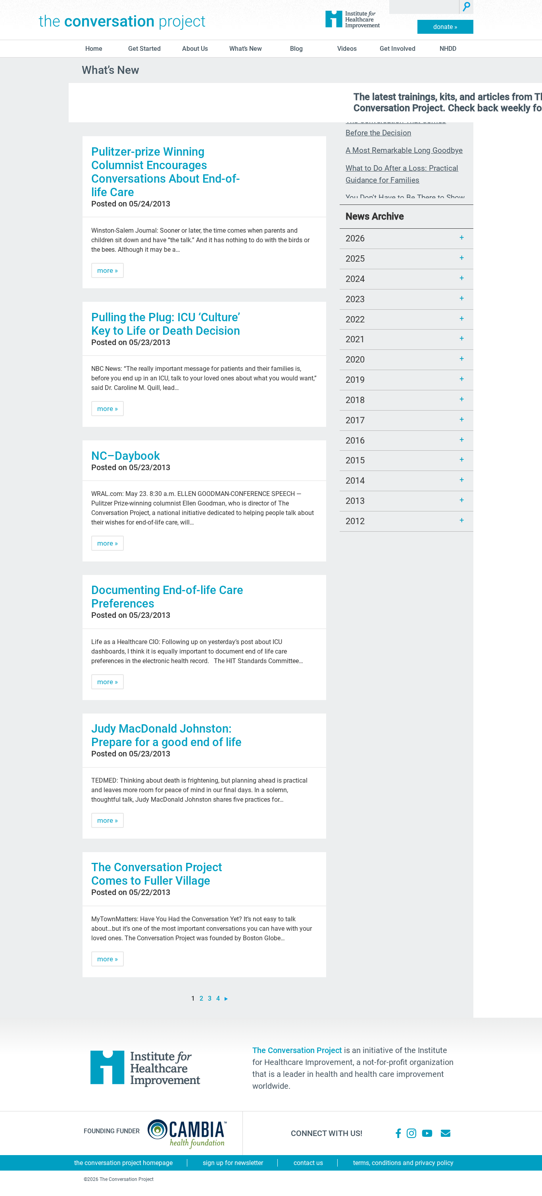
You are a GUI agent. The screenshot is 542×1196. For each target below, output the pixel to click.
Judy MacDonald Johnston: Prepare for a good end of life (166, 735)
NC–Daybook (125, 456)
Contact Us (308, 1163)
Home (93, 48)
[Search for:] (424, 7)
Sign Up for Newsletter (233, 1163)
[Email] (445, 1133)
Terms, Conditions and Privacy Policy (403, 1163)
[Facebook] (398, 1133)
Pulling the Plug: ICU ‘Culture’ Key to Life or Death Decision (165, 324)
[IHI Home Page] (352, 20)
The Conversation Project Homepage (123, 1163)
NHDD (448, 48)
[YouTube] (426, 1133)
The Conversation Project (122, 20)
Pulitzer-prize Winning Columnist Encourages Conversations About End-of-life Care (165, 172)
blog (296, 48)
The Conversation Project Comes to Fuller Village (156, 873)
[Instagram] (411, 1133)
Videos (347, 48)
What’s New (245, 48)
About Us (195, 48)
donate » (445, 27)
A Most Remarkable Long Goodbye (404, 150)
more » (107, 270)
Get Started (144, 48)
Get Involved (397, 48)
